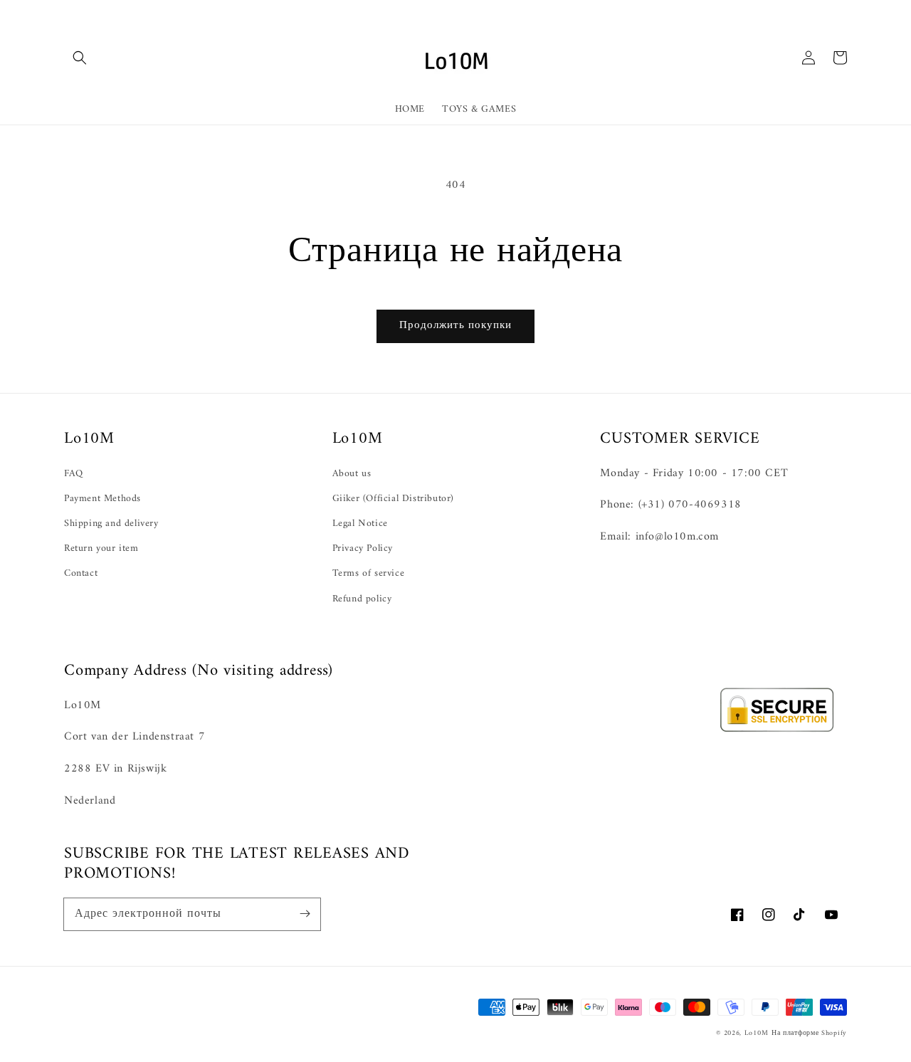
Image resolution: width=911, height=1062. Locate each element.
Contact (81, 573)
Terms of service (368, 573)
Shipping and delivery (111, 523)
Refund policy (362, 599)
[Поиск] (79, 57)
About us (352, 474)
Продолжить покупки (455, 325)
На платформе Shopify (809, 1033)
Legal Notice (360, 523)
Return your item (101, 548)
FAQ (73, 474)
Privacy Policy (362, 548)
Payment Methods (102, 499)
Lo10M (756, 1033)
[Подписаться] (304, 914)
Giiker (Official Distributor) (393, 499)
